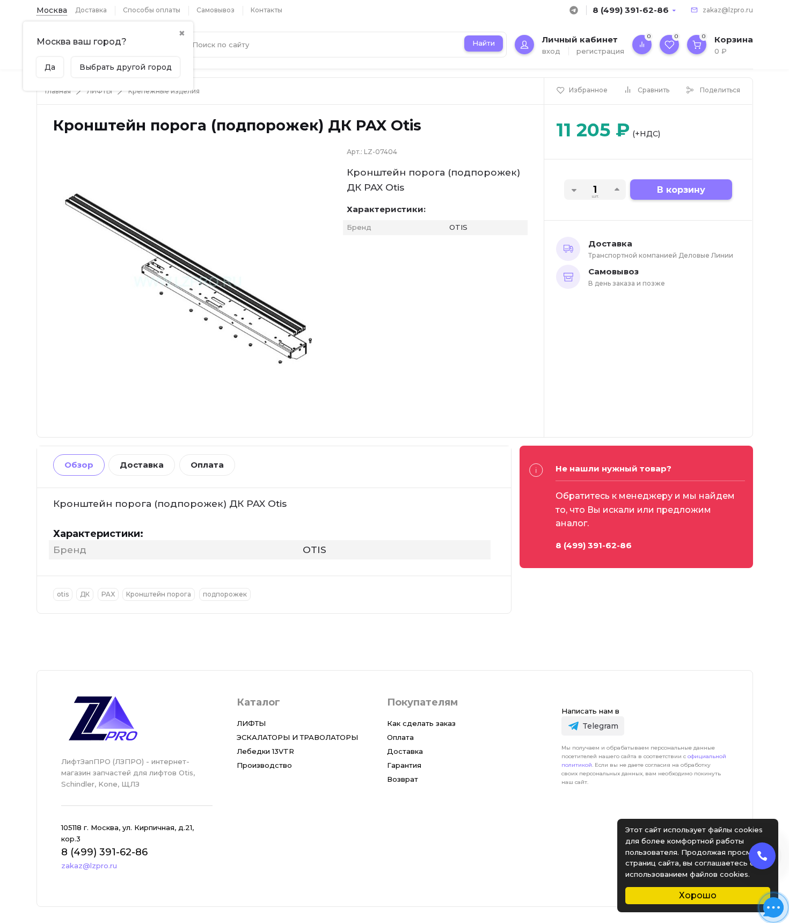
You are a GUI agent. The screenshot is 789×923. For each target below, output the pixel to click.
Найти (483, 43)
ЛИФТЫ (99, 91)
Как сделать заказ (421, 723)
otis (63, 594)
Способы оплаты (151, 10)
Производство (264, 765)
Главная (58, 91)
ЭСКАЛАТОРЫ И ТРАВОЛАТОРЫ (297, 737)
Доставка (91, 10)
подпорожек (225, 594)
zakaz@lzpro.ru (728, 10)
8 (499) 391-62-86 (631, 10)
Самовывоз (215, 10)
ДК (85, 594)
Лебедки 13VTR (265, 751)
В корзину (681, 190)
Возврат (402, 779)
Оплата (207, 465)
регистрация (600, 51)
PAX (108, 594)
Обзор (78, 465)
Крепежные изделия (164, 91)
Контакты (266, 10)
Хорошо (698, 895)
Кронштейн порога (158, 594)
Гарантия (404, 765)
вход (551, 51)
